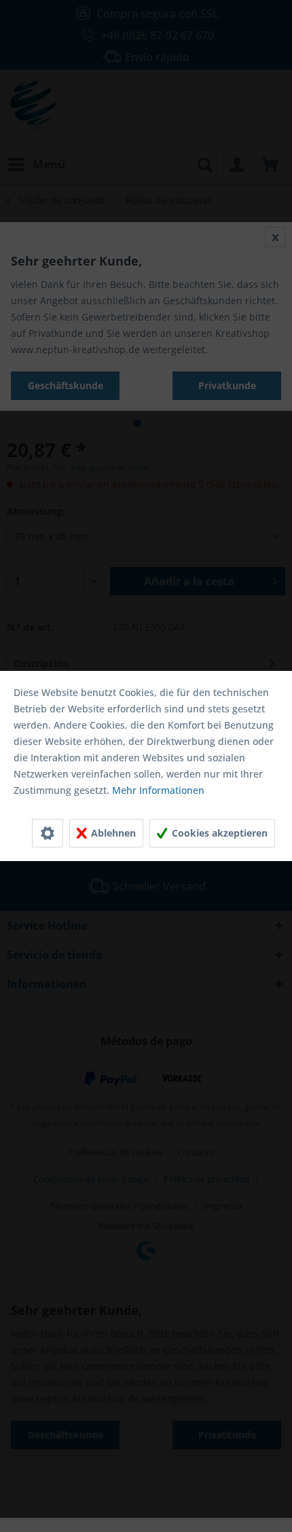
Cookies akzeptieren (218, 832)
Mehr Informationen (158, 790)
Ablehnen (112, 832)
